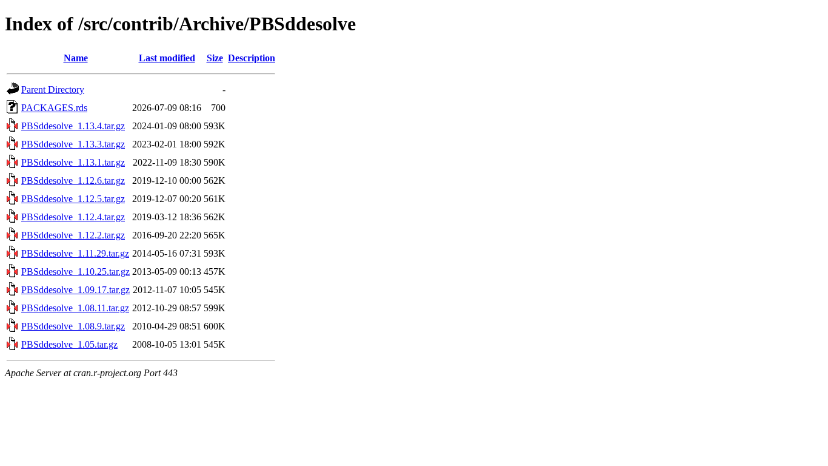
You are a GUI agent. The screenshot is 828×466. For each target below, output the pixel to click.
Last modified (167, 58)
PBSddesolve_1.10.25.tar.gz (75, 271)
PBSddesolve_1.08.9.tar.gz (73, 326)
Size (215, 58)
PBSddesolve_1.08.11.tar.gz (75, 308)
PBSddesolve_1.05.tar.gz (69, 344)
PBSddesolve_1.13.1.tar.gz (73, 162)
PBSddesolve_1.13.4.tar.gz (73, 126)
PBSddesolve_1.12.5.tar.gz (73, 199)
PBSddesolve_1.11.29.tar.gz (75, 253)
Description (251, 58)
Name (76, 58)
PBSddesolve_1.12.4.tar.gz (73, 217)
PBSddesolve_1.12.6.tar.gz (73, 180)
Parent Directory (52, 89)
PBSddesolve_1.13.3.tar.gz (73, 144)
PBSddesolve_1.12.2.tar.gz (73, 235)
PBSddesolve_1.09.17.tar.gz (75, 290)
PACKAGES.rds (54, 108)
